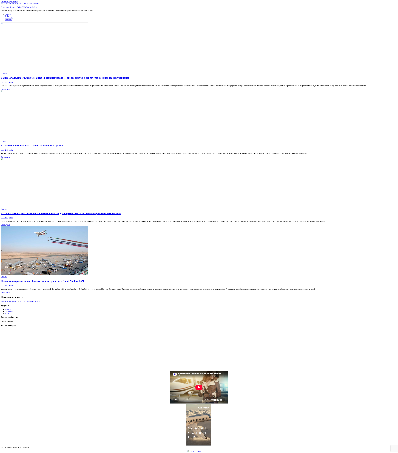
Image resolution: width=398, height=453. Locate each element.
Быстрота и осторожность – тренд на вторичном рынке (32, 145)
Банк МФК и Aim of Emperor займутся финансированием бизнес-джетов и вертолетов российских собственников (65, 77)
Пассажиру (9, 311)
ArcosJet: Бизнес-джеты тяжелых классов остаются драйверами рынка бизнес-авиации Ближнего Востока (61, 213)
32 (24, 301)
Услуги (7, 313)
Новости (4, 73)
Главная (8, 14)
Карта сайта (9, 18)
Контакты (8, 20)
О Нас (7, 16)
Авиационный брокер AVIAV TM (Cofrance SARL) (19, 7)
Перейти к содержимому (9, 2)
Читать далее (5, 89)
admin (11, 82)
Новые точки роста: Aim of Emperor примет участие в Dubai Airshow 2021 (42, 281)
